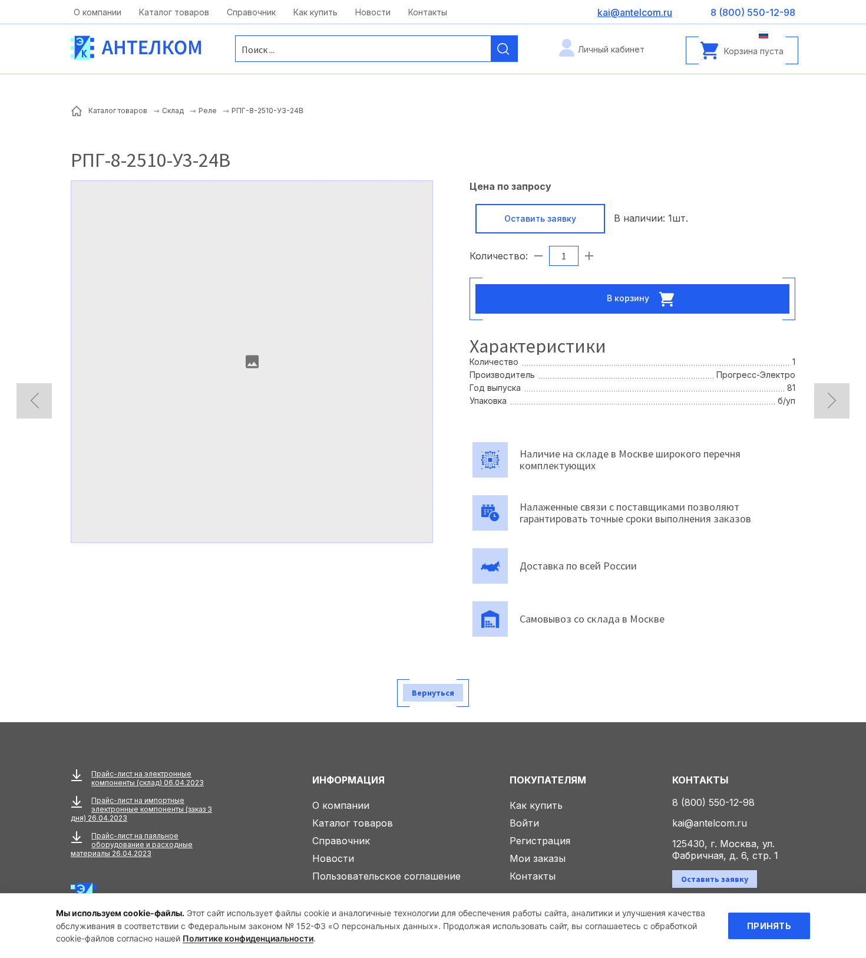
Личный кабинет (611, 49)
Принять (769, 926)
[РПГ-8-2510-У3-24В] (251, 361)
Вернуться (433, 692)
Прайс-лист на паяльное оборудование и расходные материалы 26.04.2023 (132, 844)
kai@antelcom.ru (709, 823)
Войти (524, 823)
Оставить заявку (540, 218)
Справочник (251, 12)
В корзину (629, 297)
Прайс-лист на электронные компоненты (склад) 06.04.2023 (147, 778)
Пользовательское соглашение (386, 876)
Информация (348, 780)
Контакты (427, 12)
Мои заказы (538, 858)
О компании (97, 12)
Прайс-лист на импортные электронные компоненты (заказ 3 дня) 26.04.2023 (141, 809)
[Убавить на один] (538, 255)
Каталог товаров (174, 12)
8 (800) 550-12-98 (713, 802)
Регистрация (540, 841)
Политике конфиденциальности (248, 938)
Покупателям (548, 780)
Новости (373, 12)
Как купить (315, 12)
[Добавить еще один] (589, 255)
